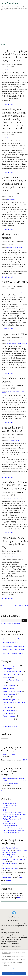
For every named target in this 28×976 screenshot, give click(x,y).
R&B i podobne (8, 713)
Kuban (4, 877)
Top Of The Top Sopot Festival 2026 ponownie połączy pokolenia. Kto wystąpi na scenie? (14, 55)
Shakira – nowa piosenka (10, 236)
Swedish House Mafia (9, 864)
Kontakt (5, 808)
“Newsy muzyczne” (7, 791)
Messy (13, 855)
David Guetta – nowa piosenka (13, 380)
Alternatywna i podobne (11, 666)
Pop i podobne (19, 247)
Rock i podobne (8, 719)
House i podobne (9, 685)
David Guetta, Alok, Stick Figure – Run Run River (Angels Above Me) (15, 542)
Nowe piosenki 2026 (10, 726)
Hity (21, 291)
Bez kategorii (7, 669)
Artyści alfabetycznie (10, 803)
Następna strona (21, 605)
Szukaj (24, 620)
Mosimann (5, 859)
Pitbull (16, 868)
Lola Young (6, 855)
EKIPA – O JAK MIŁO (15, 282)
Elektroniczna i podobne (11, 674)
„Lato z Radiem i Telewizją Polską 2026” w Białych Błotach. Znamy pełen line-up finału (14, 184)
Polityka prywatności (10, 817)
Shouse (13, 857)
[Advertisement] (14, 27)
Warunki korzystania (10, 826)
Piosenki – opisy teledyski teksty (14, 702)
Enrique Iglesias (7, 868)
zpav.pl (8, 881)
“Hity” (25, 760)
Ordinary (15, 848)
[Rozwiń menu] (4, 44)
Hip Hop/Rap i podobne (12, 343)
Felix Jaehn (6, 857)
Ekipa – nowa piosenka (14, 333)
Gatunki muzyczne (9, 805)
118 (6, 605)
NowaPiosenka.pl (9, 3)
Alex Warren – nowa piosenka (13, 653)
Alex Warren (6, 848)
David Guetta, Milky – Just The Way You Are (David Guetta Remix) (14, 485)
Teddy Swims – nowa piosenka (13, 650)
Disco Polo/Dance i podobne (13, 291)
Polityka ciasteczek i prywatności (14, 814)
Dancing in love (22, 850)
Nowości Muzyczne (11, 247)
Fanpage (20, 898)
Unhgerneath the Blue (18, 859)
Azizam (14, 852)
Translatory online (9, 823)
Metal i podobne (8, 688)
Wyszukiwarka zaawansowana (11, 623)
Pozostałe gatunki (9, 710)
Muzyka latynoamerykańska (12, 691)
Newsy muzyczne (11, 69)
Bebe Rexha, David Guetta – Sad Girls (12, 429)
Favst (9, 877)
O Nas (5, 810)
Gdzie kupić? (7, 677)
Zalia (20, 877)
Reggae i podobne (9, 716)
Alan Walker (6, 850)
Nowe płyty (7, 697)
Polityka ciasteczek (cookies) (13, 812)
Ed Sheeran (6, 852)
